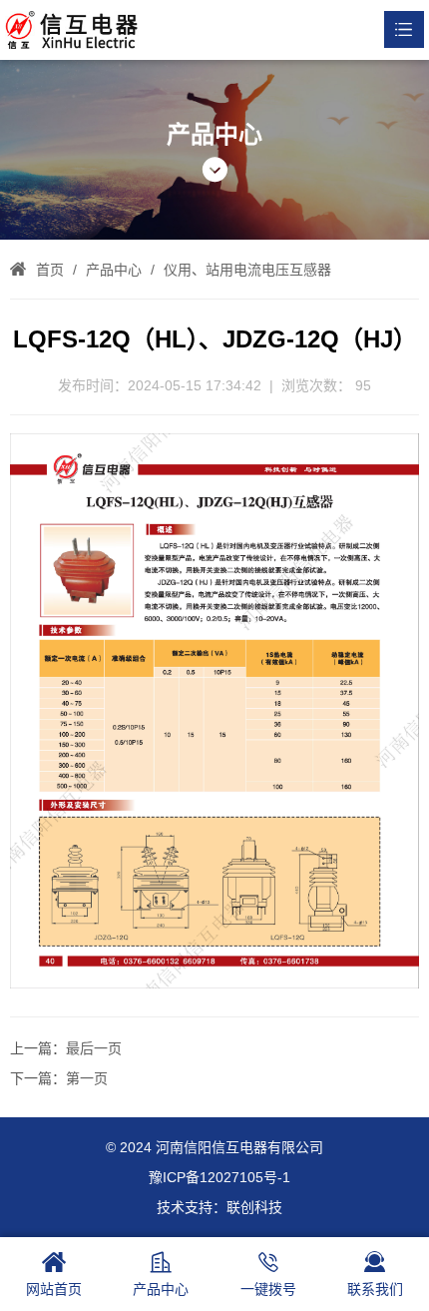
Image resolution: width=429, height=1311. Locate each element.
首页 (50, 270)
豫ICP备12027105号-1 (219, 1177)
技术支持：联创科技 (219, 1207)
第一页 (87, 1078)
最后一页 (94, 1048)
